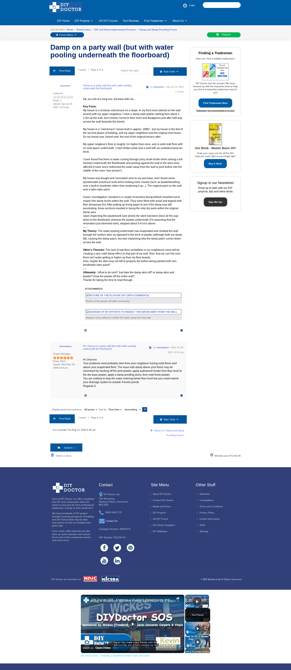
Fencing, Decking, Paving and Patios (109, 40)
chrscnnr (65, 85)
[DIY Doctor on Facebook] (104, 548)
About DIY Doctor (162, 494)
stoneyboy (65, 346)
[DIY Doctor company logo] (69, 487)
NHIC (202, 525)
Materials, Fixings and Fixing (177, 40)
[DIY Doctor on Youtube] (104, 561)
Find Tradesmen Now (215, 103)
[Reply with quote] (84, 329)
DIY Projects (82, 21)
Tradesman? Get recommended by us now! (215, 111)
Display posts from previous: (67, 409)
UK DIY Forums (108, 21)
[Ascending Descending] (132, 409)
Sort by (103, 409)
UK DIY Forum (160, 519)
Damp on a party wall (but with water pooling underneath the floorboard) (111, 51)
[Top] (181, 330)
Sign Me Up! (215, 202)
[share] (178, 598)
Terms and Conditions (211, 506)
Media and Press (162, 506)
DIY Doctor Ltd (211, 579)
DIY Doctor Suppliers (164, 525)
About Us (178, 21)
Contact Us (112, 521)
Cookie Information (210, 519)
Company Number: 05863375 (115, 529)
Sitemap (204, 531)
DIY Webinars (160, 531)
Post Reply (64, 70)
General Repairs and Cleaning (142, 40)
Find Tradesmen (154, 21)
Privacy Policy (207, 512)
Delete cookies (62, 455)
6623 (63, 361)
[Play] (197, 628)
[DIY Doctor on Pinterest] (130, 548)
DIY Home (63, 21)
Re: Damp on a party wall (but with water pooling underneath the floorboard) (109, 347)
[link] (86, 600)
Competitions (207, 500)
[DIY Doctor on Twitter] (117, 548)
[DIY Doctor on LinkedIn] (117, 561)
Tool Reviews (131, 21)
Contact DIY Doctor (163, 500)
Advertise (204, 494)
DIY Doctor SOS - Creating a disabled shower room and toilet (132, 600)
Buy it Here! (215, 163)
